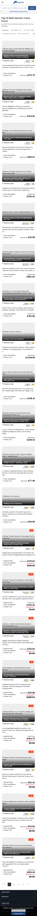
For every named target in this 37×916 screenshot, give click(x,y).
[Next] (32, 884)
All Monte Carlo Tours (9, 33)
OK (18, 910)
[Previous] (4, 884)
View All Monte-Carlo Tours (18, 11)
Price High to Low (16, 30)
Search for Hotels (23, 33)
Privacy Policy (18, 914)
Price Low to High (29, 30)
